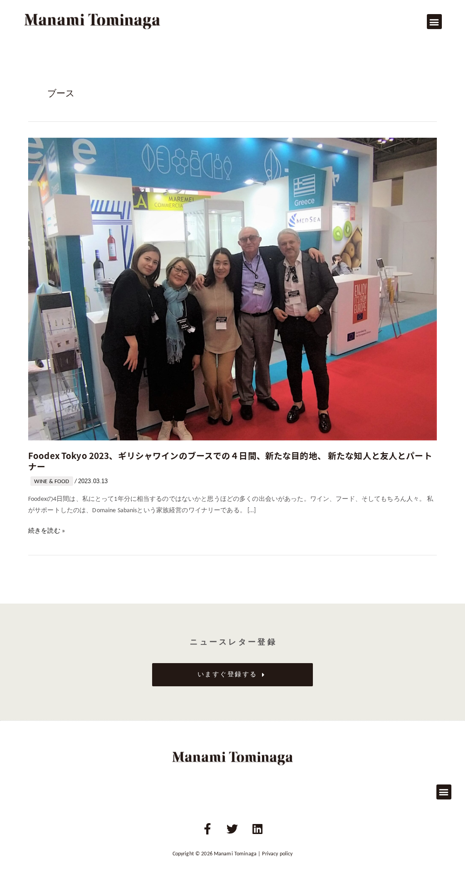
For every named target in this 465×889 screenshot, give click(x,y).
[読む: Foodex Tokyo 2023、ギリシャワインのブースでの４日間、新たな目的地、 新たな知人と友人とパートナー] (232, 288)
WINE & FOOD (51, 481)
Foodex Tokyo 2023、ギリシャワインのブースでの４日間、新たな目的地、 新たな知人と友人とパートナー (230, 460)
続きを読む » (46, 531)
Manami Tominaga (235, 854)
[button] (434, 21)
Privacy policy (277, 854)
